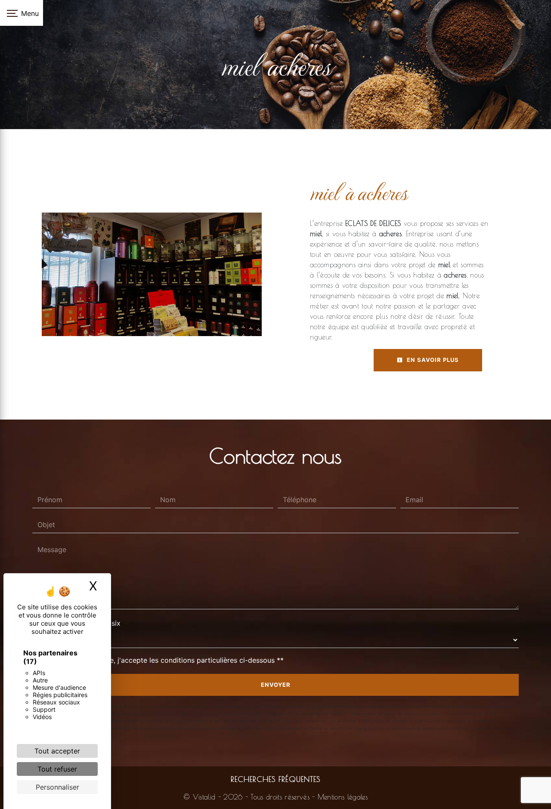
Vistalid (204, 797)
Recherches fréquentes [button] (275, 779)
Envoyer (276, 684)
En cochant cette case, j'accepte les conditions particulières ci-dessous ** (162, 660)
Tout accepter (57, 751)
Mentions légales (341, 797)
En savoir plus (432, 359)
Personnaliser (57, 787)
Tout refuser (57, 769)
